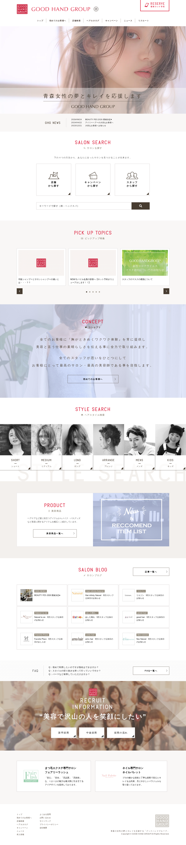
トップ (40, 21)
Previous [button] (20, 291)
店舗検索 (76, 21)
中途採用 (91, 732)
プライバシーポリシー (49, 824)
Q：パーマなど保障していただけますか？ (69, 674)
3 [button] (93, 291)
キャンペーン (111, 21)
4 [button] (96, 291)
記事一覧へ (151, 572)
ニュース (128, 21)
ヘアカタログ (93, 21)
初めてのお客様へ (57, 21)
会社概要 (43, 828)
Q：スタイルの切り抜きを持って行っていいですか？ (75, 671)
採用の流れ (121, 732)
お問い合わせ (45, 818)
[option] (93, 70)
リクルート (143, 21)
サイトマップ (45, 821)
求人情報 (20, 834)
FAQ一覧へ (151, 671)
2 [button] (89, 291)
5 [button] (99, 291)
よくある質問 (45, 814)
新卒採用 (63, 732)
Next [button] (166, 291)
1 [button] (86, 291)
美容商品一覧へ (55, 533)
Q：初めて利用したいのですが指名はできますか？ (74, 667)
